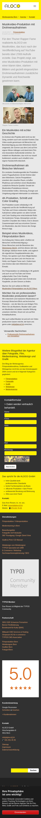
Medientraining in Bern (11, 526)
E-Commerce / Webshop (11, 550)
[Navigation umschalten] (35, 6)
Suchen (33, 770)
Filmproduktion (19, 32)
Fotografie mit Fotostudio (11, 533)
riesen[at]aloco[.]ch (15, 505)
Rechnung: (8, 450)
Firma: (6, 419)
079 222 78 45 (16, 508)
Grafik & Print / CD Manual (12, 540)
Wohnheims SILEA (9, 248)
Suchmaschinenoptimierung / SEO (15, 553)
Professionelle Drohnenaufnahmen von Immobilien (21, 335)
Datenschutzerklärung (10, 750)
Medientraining (11, 389)
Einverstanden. (20, 812)
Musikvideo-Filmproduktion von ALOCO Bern (19, 289)
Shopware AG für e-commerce (13, 635)
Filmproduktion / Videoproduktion (15, 521)
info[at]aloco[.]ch (17, 324)
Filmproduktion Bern (10, 642)
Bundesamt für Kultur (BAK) (13, 628)
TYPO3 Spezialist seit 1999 (13, 548)
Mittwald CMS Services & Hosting (15, 632)
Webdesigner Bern (9, 644)
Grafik (8, 384)
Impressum (6, 747)
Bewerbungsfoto (8, 530)
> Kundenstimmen (9, 714)
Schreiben (6, 710)
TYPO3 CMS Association (12, 637)
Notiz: (6, 425)
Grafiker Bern (7, 647)
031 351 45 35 (10, 740)
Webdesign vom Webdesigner (14, 545)
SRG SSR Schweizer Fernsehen (15, 622)
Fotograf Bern (7, 650)
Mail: (6, 443)
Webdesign (10, 387)
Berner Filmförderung (10, 625)
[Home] (12, 6)
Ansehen (15, 710)
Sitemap (5, 744)
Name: (7, 412)
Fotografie (10, 381)
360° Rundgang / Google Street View (16, 535)
